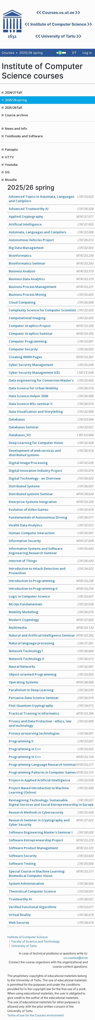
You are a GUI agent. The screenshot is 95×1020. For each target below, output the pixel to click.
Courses (8, 53)
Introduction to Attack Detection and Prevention (51, 570)
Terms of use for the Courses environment (35, 1015)
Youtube (11, 164)
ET (74, 53)
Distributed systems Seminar (51, 494)
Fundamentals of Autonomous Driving (51, 517)
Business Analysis (51, 271)
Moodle (11, 179)
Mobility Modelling (51, 612)
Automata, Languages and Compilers (51, 232)
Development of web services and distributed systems (51, 452)
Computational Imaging (51, 318)
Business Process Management (51, 286)
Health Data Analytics (51, 525)
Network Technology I (51, 651)
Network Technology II (51, 659)
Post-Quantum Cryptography (51, 705)
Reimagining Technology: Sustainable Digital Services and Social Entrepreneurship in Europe (51, 802)
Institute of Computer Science (58, 24)
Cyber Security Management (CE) (51, 372)
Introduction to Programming (51, 581)
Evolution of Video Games (51, 509)
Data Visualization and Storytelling (51, 411)
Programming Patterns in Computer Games (51, 772)
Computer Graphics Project (51, 326)
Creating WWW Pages (51, 357)
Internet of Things (51, 561)
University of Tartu (58, 36)
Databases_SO (51, 435)
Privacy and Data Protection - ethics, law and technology (51, 723)
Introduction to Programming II (51, 588)
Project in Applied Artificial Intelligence (51, 780)
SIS (7, 172)
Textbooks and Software (24, 136)
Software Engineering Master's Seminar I (51, 832)
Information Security (51, 541)
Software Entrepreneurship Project (51, 840)
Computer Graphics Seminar (51, 333)
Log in (87, 53)
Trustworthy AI (51, 899)
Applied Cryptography (51, 216)
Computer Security (51, 349)
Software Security (51, 855)
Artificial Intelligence (51, 224)
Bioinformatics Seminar (51, 263)
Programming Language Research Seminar (51, 764)
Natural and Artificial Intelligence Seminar (51, 635)
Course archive (16, 115)
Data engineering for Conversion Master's (51, 380)
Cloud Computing (51, 302)
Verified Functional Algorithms (51, 907)
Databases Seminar (51, 427)
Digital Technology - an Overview (51, 478)
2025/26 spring (16, 100)
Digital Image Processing (51, 463)
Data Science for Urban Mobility (51, 388)
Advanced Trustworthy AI (51, 208)
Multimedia (51, 627)
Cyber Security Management (51, 365)
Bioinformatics (51, 255)
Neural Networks (51, 666)
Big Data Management (51, 247)
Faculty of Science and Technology (35, 941)
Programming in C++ (51, 749)
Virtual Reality (51, 914)
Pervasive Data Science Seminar (51, 698)
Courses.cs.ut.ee (58, 12)
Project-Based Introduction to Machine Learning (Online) (51, 790)
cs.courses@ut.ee (76, 958)
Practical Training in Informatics (51, 713)
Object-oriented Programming (51, 674)
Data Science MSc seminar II (51, 404)
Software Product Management (51, 848)
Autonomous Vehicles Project (51, 240)
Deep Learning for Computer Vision (51, 443)
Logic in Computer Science (51, 596)
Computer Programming (51, 341)
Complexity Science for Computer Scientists (51, 310)
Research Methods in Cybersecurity (51, 812)
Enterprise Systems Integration (51, 502)
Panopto (11, 149)
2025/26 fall (13, 107)
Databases (51, 419)
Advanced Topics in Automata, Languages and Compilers (51, 198)
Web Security (51, 922)
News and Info (16, 128)
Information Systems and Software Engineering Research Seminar (51, 550)
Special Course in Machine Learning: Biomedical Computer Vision (51, 873)
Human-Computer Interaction (51, 533)
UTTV (9, 157)
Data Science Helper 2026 (51, 396)
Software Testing (51, 863)
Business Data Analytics (51, 279)
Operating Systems (51, 682)
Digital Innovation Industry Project (51, 470)
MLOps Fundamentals (51, 604)
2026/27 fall (13, 92)
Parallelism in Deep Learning (51, 690)
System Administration (51, 883)
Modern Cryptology (51, 620)
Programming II (51, 741)
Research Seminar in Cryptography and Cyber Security (51, 822)
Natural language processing (51, 643)
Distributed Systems (51, 486)
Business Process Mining (51, 294)
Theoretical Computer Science (51, 891)
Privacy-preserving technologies (51, 733)
